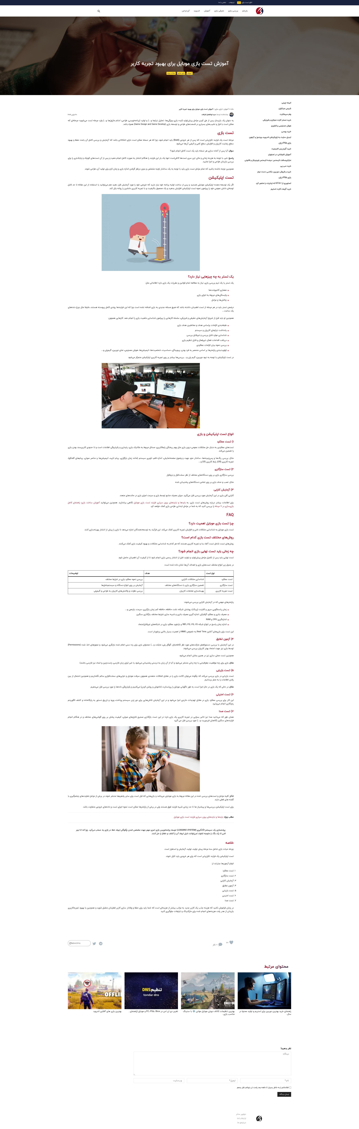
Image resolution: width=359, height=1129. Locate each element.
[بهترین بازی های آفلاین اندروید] (94, 990)
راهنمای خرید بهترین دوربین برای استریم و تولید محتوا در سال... (265, 1013)
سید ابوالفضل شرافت (209, 114)
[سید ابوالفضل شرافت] (231, 114)
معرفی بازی (219, 11)
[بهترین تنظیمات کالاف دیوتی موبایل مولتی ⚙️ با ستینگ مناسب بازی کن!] (208, 990)
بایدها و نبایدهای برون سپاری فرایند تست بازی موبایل (160, 502)
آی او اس (186, 11)
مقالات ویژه (171, 73)
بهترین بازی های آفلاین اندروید (107, 1011)
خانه (232, 109)
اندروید (197, 11)
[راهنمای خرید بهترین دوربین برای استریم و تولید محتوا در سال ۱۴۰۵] (264, 990)
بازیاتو (245, 11)
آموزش (207, 11)
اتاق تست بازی (247, 2)
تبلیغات (231, 2)
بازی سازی (181, 73)
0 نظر (215, 944)
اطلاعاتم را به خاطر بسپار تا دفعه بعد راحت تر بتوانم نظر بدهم (263, 1087)
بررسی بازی (233, 11)
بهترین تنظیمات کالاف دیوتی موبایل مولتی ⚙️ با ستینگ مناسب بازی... (209, 1013)
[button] (98, 11)
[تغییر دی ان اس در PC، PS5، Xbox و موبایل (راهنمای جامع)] (151, 990)
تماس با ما (222, 2)
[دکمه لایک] (231, 942)
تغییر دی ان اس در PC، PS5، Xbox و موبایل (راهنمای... (153, 1011)
